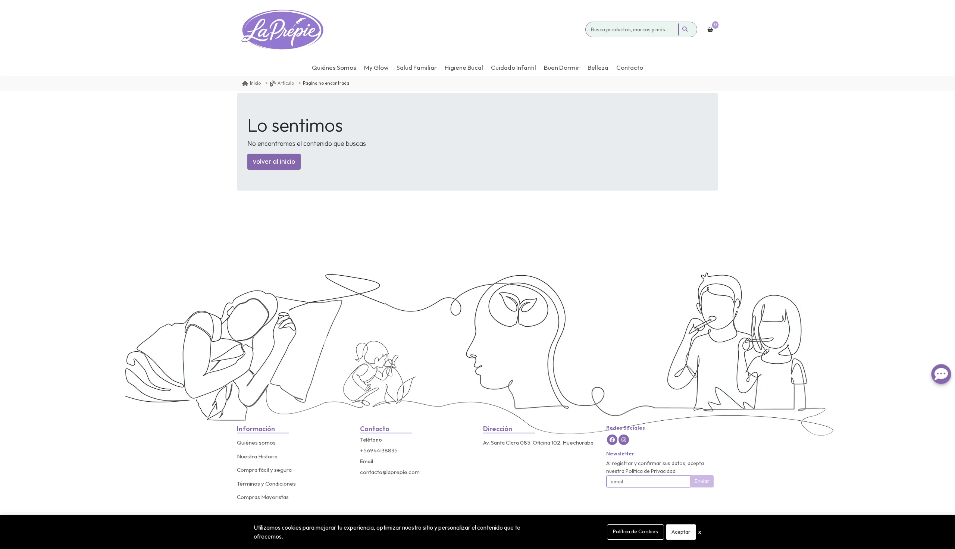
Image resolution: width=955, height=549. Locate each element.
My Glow (376, 67)
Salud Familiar (417, 67)
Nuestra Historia (257, 456)
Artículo (286, 83)
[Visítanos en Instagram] (624, 440)
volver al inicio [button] (274, 161)
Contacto (629, 67)
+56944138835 (379, 450)
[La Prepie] (410, 29)
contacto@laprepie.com (390, 472)
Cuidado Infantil (513, 67)
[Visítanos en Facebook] (612, 440)
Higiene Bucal (464, 67)
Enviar (702, 481)
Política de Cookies (635, 531)
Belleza (598, 67)
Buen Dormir (562, 67)
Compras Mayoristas (263, 497)
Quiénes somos (256, 442)
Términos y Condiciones (266, 483)
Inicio (255, 83)
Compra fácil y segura (264, 469)
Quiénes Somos (334, 67)
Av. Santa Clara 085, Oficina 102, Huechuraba (538, 442)
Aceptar (681, 531)
